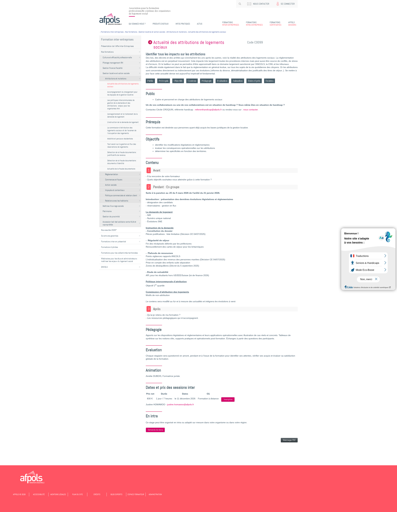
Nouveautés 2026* (109, 230)
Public (150, 80)
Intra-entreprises (254, 23)
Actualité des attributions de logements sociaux (123, 85)
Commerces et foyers (113, 179)
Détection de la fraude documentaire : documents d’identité (122, 162)
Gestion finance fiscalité (112, 68)
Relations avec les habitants (116, 200)
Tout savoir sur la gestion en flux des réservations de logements (121, 145)
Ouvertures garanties (109, 235)
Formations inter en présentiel (113, 241)
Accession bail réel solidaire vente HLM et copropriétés (119, 223)
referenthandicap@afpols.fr (208, 109)
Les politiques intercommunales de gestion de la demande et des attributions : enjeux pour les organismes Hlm (120, 104)
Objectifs (178, 80)
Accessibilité (39, 494)
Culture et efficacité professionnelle (117, 57)
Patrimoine (107, 211)
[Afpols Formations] (32, 477)
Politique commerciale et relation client (121, 195)
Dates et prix (254, 80)
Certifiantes (275, 23)
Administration (155, 494)
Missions (292, 23)
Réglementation (111, 174)
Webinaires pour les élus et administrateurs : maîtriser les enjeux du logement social (119, 260)
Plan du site (77, 494)
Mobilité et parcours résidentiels (120, 138)
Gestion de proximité (111, 216)
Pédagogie (207, 80)
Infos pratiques (183, 23)
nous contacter (250, 109)
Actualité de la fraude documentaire (121, 168)
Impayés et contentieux (115, 190)
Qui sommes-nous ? (137, 23)
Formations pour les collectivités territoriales (119, 252)
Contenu (192, 80)
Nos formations (107, 51)
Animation (238, 80)
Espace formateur (136, 494)
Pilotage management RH (113, 62)
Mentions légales (58, 494)
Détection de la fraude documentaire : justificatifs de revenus (122, 153)
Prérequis (163, 80)
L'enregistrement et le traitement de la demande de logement (122, 115)
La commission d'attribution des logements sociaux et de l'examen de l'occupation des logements (121, 130)
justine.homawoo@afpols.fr (180, 404)
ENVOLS (104, 267)
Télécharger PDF (289, 440)
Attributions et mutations (115, 78)
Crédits (97, 494)
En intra (269, 80)
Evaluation (222, 80)
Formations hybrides (109, 247)
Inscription (228, 399)
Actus (199, 23)
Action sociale (110, 184)
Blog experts (116, 494)
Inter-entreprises (230, 23)
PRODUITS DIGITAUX (161, 23)
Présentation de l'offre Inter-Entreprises (117, 46)
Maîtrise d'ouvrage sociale (113, 206)
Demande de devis (155, 430)
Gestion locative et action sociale (116, 73)
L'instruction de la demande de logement (123, 122)
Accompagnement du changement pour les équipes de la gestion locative (122, 93)
